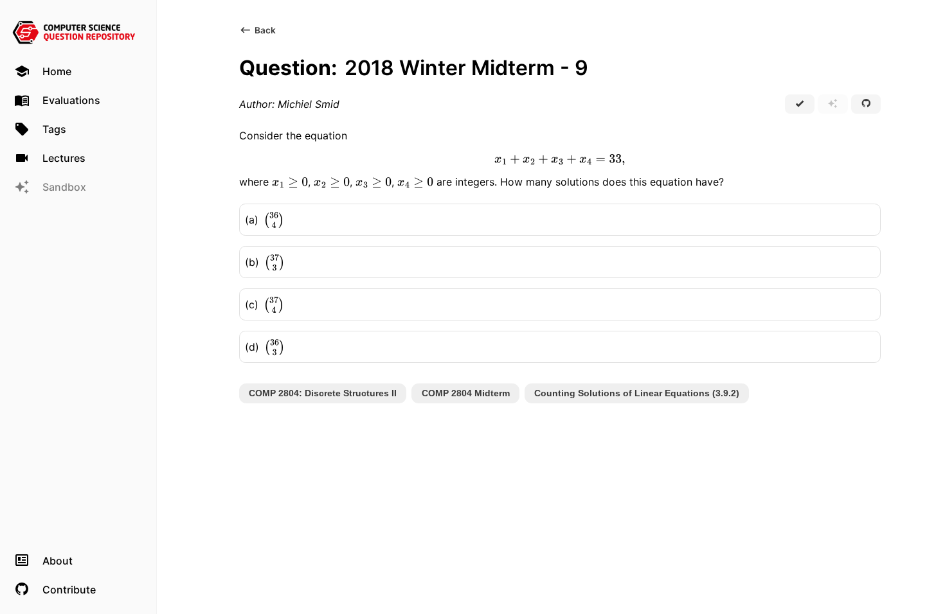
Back (265, 30)
